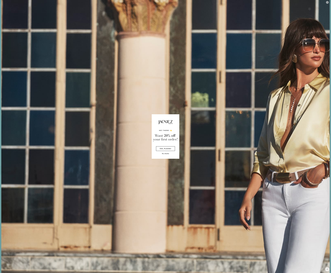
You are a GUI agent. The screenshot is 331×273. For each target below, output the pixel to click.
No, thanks (165, 153)
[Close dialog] (327, 2)
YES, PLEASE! (165, 149)
